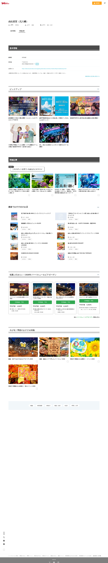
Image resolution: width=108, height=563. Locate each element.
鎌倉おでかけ (53, 555)
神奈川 (48, 405)
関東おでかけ (22, 555)
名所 (66, 405)
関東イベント (30, 555)
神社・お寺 (75, 405)
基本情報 (13, 48)
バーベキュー (80, 317)
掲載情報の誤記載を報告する (92, 76)
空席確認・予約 (19, 302)
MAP (37, 64)
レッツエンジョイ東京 (13, 555)
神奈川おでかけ (37, 555)
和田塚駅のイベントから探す (85, 555)
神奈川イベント (45, 555)
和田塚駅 (40, 405)
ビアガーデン (89, 317)
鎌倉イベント (61, 555)
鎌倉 (32, 405)
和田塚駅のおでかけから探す (71, 555)
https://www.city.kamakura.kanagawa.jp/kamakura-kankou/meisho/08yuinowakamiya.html (44, 68)
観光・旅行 (58, 405)
